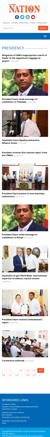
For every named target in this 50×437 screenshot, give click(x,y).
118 (16, 375)
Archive (32, 23)
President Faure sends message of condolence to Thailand (19, 100)
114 (34, 370)
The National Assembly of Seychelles (16, 417)
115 (40, 370)
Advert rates (23, 23)
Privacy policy (42, 23)
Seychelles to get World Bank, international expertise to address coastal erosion (24, 277)
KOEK (4, 423)
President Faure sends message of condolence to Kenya (19, 236)
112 (20, 370)
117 (10, 375)
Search (43, 28)
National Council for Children (13, 412)
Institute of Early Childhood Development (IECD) (20, 406)
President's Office (9, 404)
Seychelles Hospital (9, 409)
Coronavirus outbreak (13, 360)
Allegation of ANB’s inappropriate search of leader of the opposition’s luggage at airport (24, 58)
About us (6, 23)
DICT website (7, 415)
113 (27, 370)
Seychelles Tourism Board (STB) (14, 421)
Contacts (14, 23)
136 (27, 375)
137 (34, 375)
